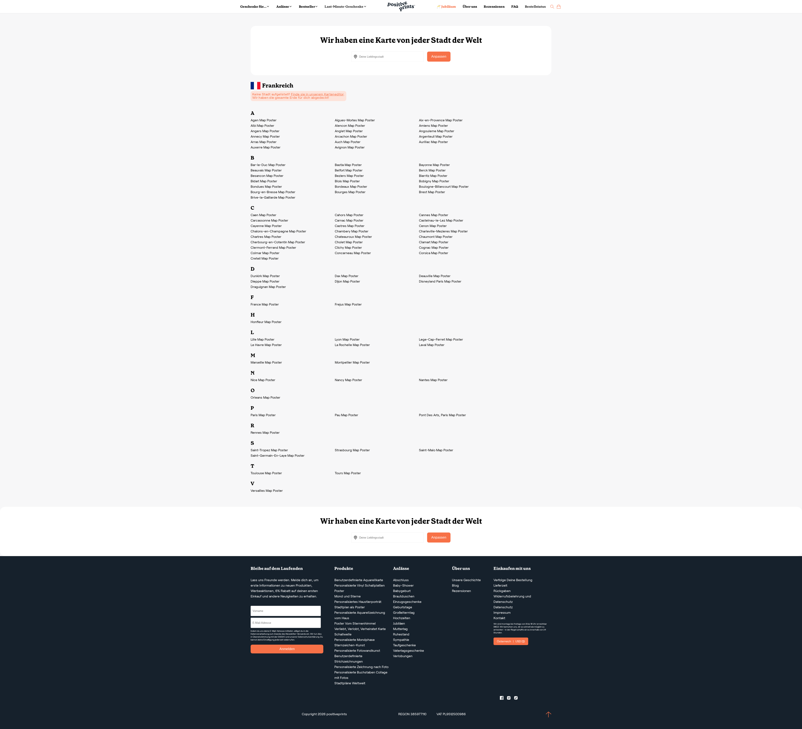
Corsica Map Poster (433, 253)
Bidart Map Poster (264, 181)
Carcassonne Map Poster (269, 220)
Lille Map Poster (262, 339)
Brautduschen (403, 596)
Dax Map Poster (346, 276)
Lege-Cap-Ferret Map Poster (441, 339)
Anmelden (287, 649)
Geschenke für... (253, 6)
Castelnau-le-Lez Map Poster (441, 220)
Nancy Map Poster (348, 380)
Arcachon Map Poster (351, 136)
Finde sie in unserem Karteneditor (317, 94)
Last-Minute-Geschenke (344, 6)
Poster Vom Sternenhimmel (355, 623)
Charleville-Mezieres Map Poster (443, 231)
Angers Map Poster (265, 131)
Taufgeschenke (404, 645)
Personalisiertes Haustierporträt (357, 601)
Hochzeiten (401, 618)
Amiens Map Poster (433, 125)
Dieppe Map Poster (265, 281)
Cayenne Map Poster (266, 226)
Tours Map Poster (348, 473)
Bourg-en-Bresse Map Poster (273, 192)
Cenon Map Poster (433, 226)
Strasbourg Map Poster (352, 450)
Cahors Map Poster (349, 215)
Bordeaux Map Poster (351, 186)
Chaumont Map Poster (436, 236)
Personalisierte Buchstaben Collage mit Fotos (360, 675)
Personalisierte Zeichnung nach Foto (361, 667)
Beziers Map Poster (349, 175)
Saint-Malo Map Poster (436, 450)
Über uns (470, 6)
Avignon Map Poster (350, 147)
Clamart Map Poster (433, 242)
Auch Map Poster (347, 142)
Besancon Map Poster (267, 175)
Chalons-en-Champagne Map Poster (278, 231)
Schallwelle (343, 634)
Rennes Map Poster (265, 432)
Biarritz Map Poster (433, 175)
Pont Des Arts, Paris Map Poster (442, 415)
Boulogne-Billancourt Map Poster (444, 186)
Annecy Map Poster (265, 136)
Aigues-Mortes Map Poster (355, 120)
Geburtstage (402, 607)
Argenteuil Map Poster (436, 136)
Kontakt (499, 618)
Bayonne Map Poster (434, 165)
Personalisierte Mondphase (354, 640)
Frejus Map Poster (348, 304)
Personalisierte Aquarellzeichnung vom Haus (359, 615)
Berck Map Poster (432, 170)
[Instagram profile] (510, 698)
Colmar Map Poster (265, 253)
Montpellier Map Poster (352, 362)
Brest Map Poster (432, 192)
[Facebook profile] (503, 698)
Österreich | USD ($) (511, 641)
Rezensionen (494, 6)
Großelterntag (404, 612)
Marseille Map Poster (266, 362)
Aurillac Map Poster (433, 142)
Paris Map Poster (263, 415)
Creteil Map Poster (265, 258)
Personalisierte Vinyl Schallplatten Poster (359, 588)
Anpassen (438, 56)
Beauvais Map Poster (266, 170)
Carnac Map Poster (349, 220)
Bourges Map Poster (350, 192)
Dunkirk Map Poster (265, 276)
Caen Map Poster (263, 215)
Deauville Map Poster (434, 276)
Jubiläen (399, 623)
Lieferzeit (500, 585)
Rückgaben (502, 591)
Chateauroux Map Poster (353, 236)
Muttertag (400, 629)
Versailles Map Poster (267, 490)
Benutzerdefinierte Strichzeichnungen (348, 658)
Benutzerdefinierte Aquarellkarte (358, 580)
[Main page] (401, 6)
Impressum (502, 612)
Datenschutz (503, 607)
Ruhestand (401, 634)
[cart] (558, 6)
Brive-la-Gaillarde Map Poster (273, 197)
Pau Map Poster (346, 415)
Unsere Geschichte (466, 580)
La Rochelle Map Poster (352, 345)
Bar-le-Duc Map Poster (268, 165)
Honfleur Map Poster (266, 322)
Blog (455, 585)
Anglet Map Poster (349, 131)
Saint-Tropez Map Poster (269, 450)
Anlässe (282, 6)
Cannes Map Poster (433, 215)
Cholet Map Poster (349, 242)
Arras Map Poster (264, 142)
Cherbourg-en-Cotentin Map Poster (278, 242)
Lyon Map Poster (347, 339)
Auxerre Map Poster (265, 147)
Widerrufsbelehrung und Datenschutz (512, 599)
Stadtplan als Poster (349, 607)
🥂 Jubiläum (446, 6)
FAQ (514, 6)
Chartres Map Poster (266, 236)
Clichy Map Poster (348, 247)
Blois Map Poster (347, 181)
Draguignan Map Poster (268, 287)
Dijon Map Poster (347, 281)
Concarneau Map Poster (353, 253)
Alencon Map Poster (350, 125)
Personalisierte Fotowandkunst (357, 650)
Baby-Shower (403, 585)
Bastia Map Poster (348, 165)
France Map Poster (265, 304)
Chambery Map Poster (351, 231)
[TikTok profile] (517, 698)
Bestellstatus (535, 6)
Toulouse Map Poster (266, 473)
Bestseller (307, 6)
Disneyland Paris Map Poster (440, 281)
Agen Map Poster (264, 120)
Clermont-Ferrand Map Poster (273, 247)
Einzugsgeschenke (407, 601)
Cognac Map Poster (434, 247)
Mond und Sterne (347, 596)
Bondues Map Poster (266, 186)
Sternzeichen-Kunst (349, 645)
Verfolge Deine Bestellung (513, 580)
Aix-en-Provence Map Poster (441, 120)
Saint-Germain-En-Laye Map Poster (278, 455)
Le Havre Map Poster (266, 345)
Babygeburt (402, 591)
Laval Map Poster (431, 345)
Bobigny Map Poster (434, 181)
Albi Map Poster (262, 125)
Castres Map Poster (349, 226)
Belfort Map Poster (349, 170)
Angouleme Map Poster (436, 131)
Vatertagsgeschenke (408, 650)
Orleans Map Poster (265, 397)
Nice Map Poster (263, 380)
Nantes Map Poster (433, 380)
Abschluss (401, 580)
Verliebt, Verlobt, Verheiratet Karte (360, 629)
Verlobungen (402, 656)
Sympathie (401, 640)
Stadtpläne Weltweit (349, 683)
